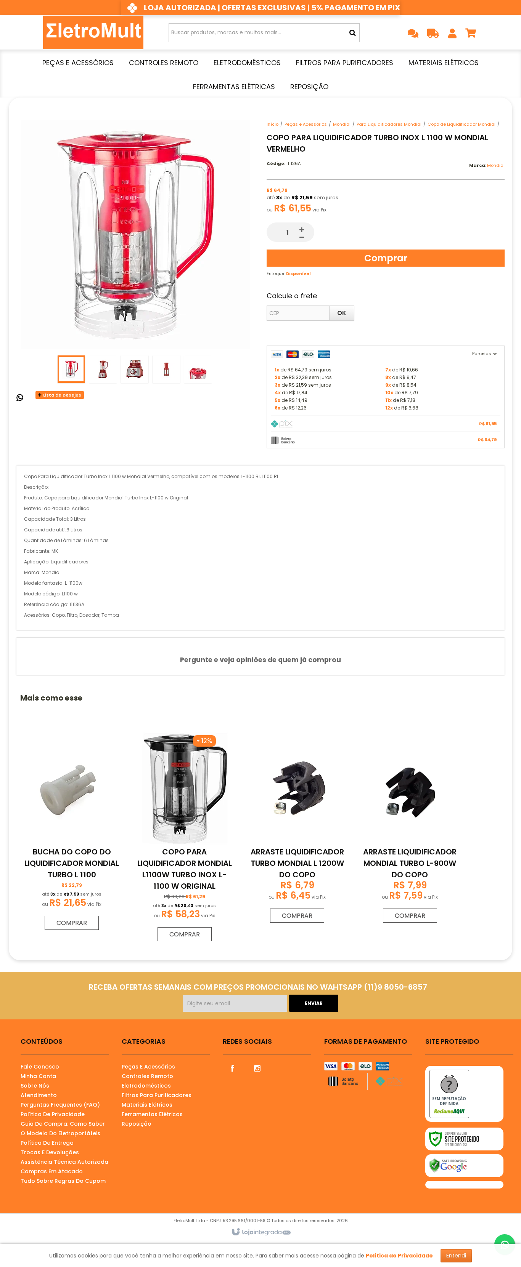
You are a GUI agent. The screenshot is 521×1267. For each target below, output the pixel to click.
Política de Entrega (47, 1143)
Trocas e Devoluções (50, 1152)
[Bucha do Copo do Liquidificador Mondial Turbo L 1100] (71, 832)
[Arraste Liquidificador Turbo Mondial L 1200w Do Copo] (297, 829)
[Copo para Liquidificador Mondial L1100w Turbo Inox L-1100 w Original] (184, 838)
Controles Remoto (147, 1076)
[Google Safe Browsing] (464, 1165)
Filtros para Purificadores (156, 1095)
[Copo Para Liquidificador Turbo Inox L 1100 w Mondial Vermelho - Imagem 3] (134, 369)
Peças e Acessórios (306, 124)
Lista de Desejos (61, 395)
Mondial (342, 124)
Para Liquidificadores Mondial (389, 124)
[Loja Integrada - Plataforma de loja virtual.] (260, 1232)
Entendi (456, 1255)
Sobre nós (35, 1085)
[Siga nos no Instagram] (257, 1067)
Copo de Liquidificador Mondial (461, 124)
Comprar (385, 258)
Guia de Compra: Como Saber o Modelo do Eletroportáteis (63, 1128)
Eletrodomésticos (146, 1085)
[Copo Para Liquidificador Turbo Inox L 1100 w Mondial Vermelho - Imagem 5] (198, 369)
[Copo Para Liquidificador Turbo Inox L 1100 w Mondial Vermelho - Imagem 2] (103, 369)
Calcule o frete (292, 296)
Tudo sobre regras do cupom (63, 1181)
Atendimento (39, 1095)
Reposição (136, 1124)
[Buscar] (352, 32)
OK (341, 313)
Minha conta (38, 1076)
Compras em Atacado (52, 1171)
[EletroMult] (93, 32)
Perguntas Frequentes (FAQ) (60, 1105)
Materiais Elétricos (147, 1105)
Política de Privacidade (53, 1114)
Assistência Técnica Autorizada (64, 1162)
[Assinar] (313, 1003)
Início (272, 124)
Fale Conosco (40, 1066)
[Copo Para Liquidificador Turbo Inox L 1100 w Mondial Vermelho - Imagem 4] (166, 369)
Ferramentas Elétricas (152, 1114)
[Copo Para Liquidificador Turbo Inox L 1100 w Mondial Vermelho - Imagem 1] (71, 369)
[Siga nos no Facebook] (232, 1067)
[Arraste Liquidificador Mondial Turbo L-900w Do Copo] (409, 829)
